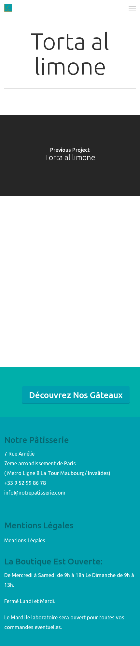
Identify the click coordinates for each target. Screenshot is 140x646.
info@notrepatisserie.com (34, 493)
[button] (132, 8)
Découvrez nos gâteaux (76, 395)
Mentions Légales (24, 540)
